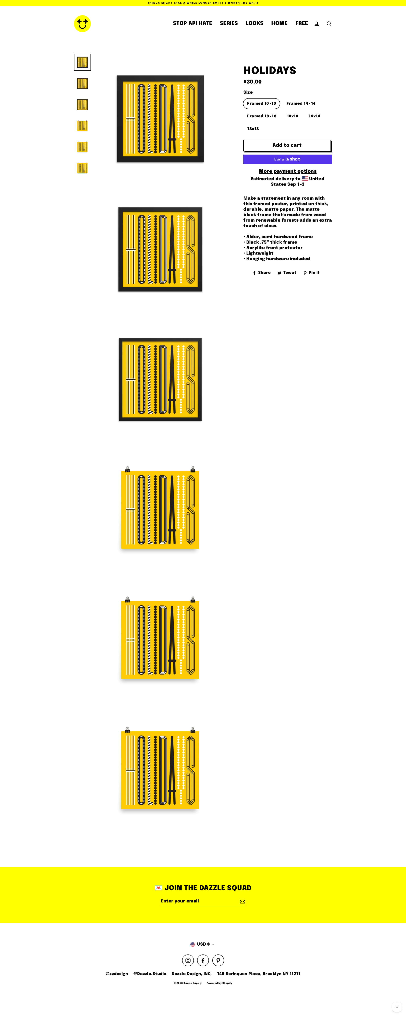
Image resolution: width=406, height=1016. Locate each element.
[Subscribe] (242, 901)
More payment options (288, 171)
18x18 (253, 129)
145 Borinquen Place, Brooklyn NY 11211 (258, 974)
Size (248, 92)
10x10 (292, 116)
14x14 (315, 116)
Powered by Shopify (219, 983)
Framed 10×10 (261, 104)
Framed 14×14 (301, 104)
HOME (279, 23)
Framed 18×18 (261, 116)
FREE (301, 23)
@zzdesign (117, 974)
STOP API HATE (192, 23)
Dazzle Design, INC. (192, 974)
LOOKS (255, 23)
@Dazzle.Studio (149, 974)
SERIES (229, 23)
